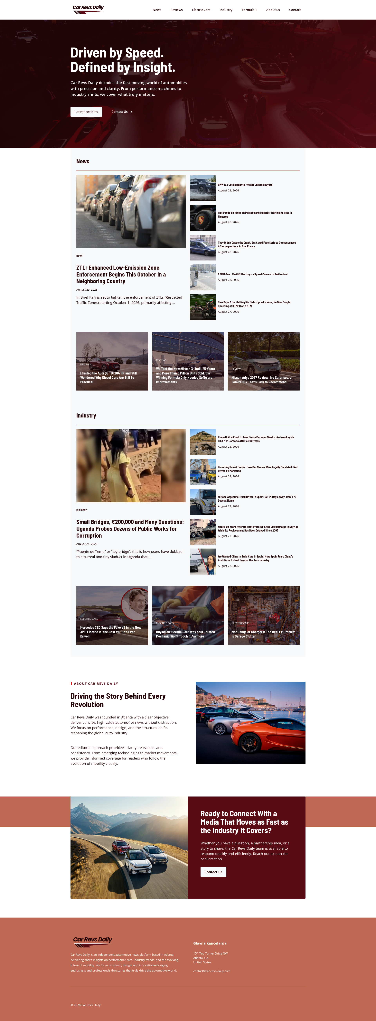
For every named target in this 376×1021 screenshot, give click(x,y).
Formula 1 (249, 10)
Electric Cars (201, 10)
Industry (226, 10)
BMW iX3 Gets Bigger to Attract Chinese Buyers (245, 184)
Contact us (213, 871)
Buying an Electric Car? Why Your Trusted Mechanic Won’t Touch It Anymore (185, 634)
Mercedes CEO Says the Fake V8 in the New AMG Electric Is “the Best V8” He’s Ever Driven (110, 631)
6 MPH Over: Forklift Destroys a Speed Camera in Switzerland (253, 274)
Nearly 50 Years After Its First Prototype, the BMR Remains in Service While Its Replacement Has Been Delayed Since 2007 (258, 528)
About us (273, 10)
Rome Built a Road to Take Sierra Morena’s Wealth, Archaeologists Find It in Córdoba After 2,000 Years (256, 439)
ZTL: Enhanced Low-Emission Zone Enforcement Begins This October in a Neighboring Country (121, 274)
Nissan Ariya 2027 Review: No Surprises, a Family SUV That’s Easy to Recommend (262, 379)
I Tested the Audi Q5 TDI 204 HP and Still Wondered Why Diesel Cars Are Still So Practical (108, 377)
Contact (295, 10)
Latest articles (86, 111)
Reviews (177, 10)
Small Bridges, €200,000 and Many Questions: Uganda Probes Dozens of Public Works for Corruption (130, 528)
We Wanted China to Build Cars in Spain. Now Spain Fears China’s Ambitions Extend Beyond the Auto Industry (255, 558)
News (157, 10)
